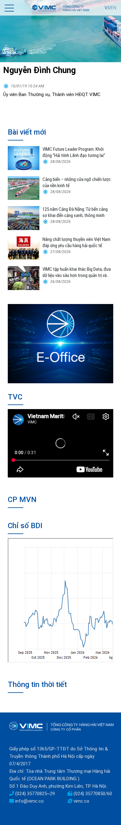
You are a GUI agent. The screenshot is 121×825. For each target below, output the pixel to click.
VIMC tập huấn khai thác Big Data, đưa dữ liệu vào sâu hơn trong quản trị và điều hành (77, 272)
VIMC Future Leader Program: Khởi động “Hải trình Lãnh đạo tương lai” (74, 152)
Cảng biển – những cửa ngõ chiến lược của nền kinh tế (77, 182)
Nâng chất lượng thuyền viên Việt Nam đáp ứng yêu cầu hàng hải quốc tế (76, 242)
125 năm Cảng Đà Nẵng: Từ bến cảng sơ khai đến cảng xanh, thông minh (75, 212)
